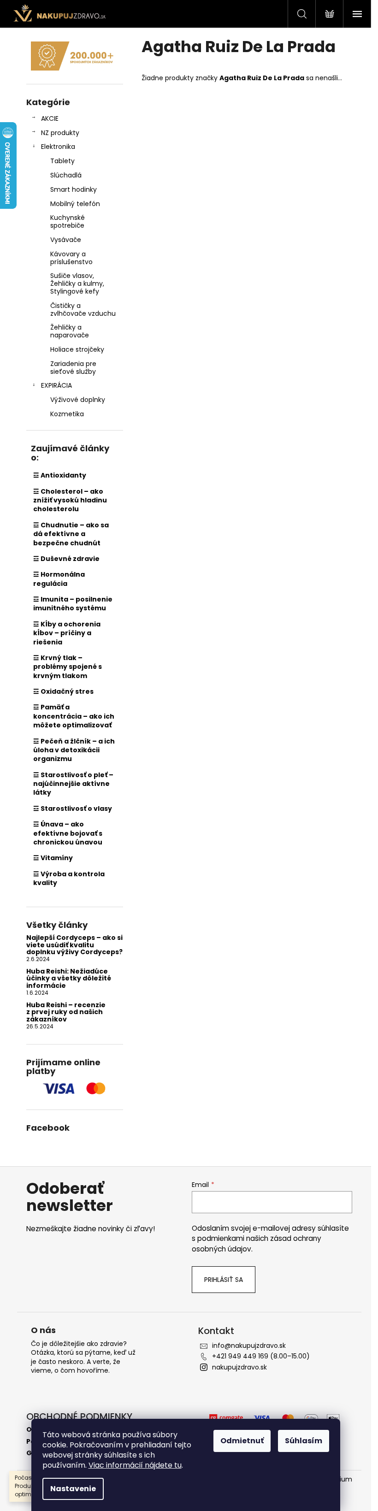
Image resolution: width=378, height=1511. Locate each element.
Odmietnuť (242, 1440)
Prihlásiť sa (223, 1279)
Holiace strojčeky (77, 349)
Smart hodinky (73, 189)
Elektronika (58, 146)
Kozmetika (67, 414)
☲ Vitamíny (53, 857)
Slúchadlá (66, 175)
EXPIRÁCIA (56, 385)
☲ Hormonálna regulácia (59, 579)
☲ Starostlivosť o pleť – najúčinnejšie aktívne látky (73, 783)
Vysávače (65, 239)
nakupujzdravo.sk (239, 1367)
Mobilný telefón (75, 203)
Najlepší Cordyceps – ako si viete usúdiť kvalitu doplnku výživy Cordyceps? (74, 945)
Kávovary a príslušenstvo (71, 257)
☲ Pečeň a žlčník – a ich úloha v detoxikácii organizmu (74, 750)
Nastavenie (73, 1488)
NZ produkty (60, 132)
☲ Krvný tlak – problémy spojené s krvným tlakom (67, 666)
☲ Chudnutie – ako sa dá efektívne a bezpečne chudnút (71, 534)
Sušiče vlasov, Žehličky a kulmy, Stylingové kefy (77, 283)
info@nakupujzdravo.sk (249, 1345)
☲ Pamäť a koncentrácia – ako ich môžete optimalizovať (73, 716)
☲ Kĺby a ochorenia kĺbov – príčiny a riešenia (66, 633)
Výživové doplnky (77, 399)
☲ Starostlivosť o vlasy (72, 808)
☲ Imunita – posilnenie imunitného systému (72, 604)
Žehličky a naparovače (69, 331)
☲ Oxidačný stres (63, 691)
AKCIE (50, 118)
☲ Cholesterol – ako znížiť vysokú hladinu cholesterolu (70, 500)
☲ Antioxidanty (59, 475)
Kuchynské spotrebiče (67, 221)
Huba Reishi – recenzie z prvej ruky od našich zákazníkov (66, 1012)
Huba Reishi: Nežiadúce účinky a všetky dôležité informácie (68, 978)
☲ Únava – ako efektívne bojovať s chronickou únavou (67, 833)
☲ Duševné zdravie (66, 558)
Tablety (62, 160)
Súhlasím (303, 1440)
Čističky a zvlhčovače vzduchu (83, 309)
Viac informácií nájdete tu (135, 1465)
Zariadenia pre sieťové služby (73, 367)
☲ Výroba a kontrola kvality (69, 878)
